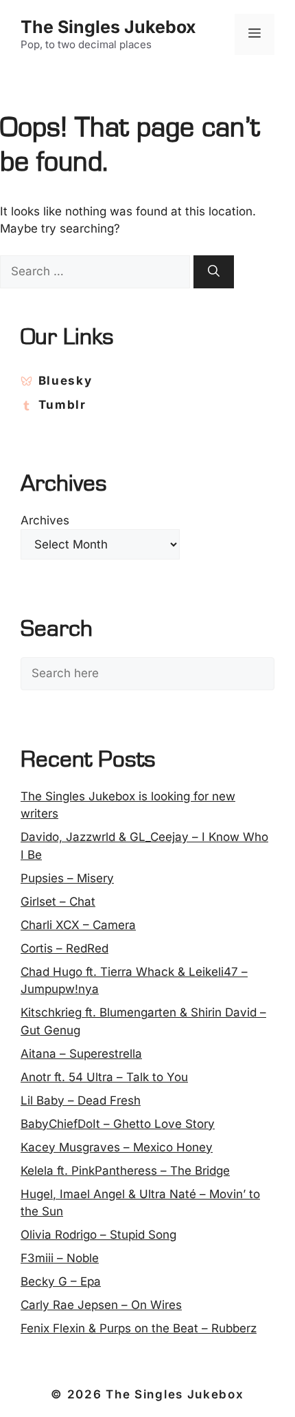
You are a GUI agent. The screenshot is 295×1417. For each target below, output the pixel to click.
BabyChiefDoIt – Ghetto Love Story (118, 1124)
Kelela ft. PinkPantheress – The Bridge (125, 1171)
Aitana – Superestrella (81, 1054)
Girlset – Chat (58, 901)
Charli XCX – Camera (78, 925)
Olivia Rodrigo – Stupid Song (98, 1235)
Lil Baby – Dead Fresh (81, 1100)
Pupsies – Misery (67, 878)
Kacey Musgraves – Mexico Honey (117, 1147)
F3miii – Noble (60, 1258)
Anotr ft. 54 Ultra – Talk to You (104, 1077)
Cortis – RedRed (64, 948)
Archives (45, 520)
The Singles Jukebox (108, 27)
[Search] (213, 271)
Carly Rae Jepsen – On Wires (101, 1305)
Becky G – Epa (61, 1281)
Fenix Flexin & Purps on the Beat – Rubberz (139, 1328)
